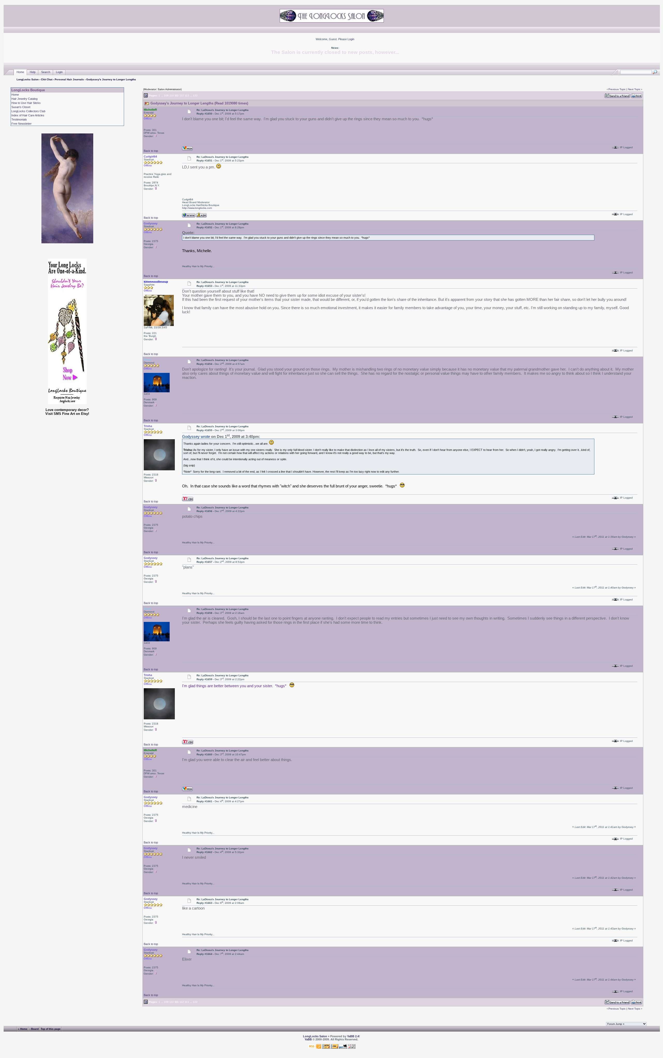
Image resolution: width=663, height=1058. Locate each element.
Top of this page (51, 1028)
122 (195, 95)
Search (45, 72)
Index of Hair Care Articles (27, 115)
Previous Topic (617, 89)
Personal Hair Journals (69, 79)
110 (171, 95)
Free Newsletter (21, 123)
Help (32, 72)
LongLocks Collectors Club (28, 111)
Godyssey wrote (196, 437)
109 (166, 95)
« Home (22, 1028)
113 (187, 95)
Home (20, 72)
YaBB (308, 1039)
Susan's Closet (20, 107)
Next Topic (634, 89)
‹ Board (34, 1028)
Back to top (151, 150)
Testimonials (19, 119)
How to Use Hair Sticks (26, 102)
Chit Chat (46, 79)
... (162, 95)
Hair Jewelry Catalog (24, 98)
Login (351, 39)
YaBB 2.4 (353, 1036)
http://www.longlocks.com (197, 208)
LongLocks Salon (28, 79)
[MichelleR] (187, 148)
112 (181, 95)
